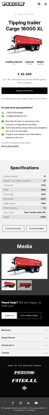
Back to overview (25, 14)
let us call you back (10, 146)
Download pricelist (13, 228)
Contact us (9, 315)
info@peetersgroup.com (16, 116)
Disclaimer (31, 410)
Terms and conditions (37, 408)
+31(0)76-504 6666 (14, 113)
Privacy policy (19, 410)
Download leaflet (36, 228)
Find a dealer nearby (29, 315)
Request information (24, 91)
